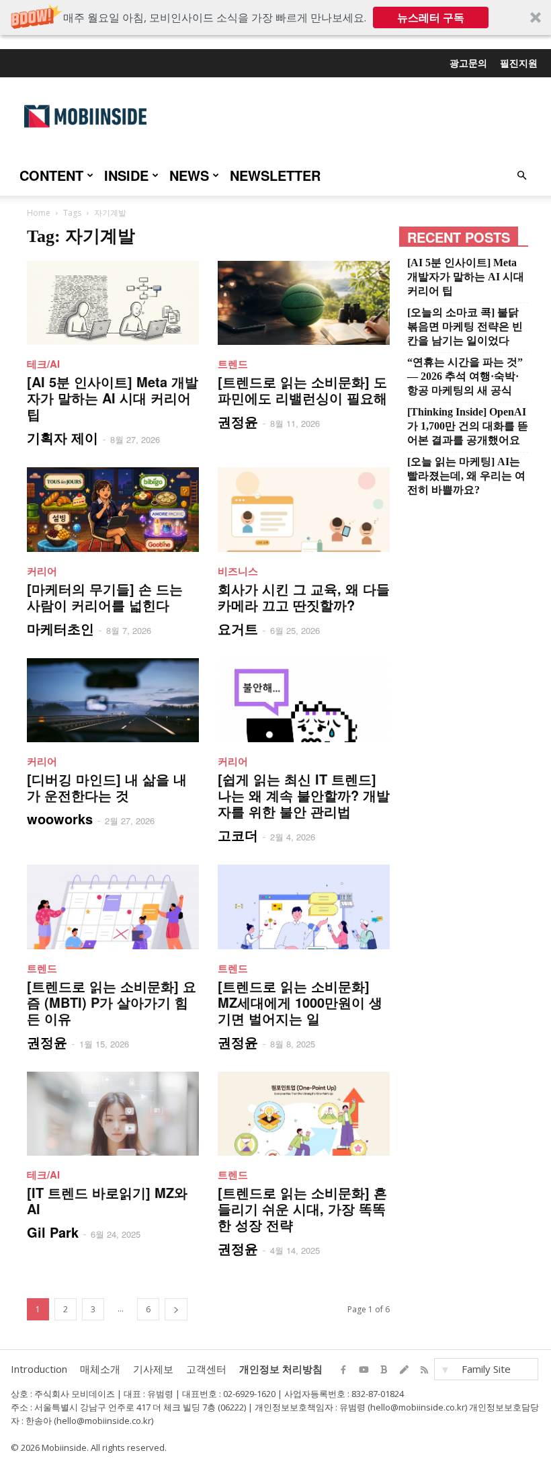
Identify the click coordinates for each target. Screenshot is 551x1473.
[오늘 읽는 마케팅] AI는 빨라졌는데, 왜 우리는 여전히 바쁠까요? (466, 475)
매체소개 (100, 1369)
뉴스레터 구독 (430, 17)
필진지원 (519, 62)
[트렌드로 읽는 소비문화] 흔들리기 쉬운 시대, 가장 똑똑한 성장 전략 (302, 1208)
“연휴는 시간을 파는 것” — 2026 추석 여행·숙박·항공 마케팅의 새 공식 (465, 376)
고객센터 (206, 1369)
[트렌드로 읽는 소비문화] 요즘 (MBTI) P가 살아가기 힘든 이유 (111, 1002)
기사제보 (153, 1369)
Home (38, 212)
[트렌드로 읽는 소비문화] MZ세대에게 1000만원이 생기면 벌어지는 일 (300, 1002)
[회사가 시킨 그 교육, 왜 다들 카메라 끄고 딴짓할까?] (304, 509)
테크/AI (43, 363)
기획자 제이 (62, 437)
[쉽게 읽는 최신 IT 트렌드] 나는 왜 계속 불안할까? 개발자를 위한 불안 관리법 (304, 795)
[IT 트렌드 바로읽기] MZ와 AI (107, 1200)
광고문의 (468, 62)
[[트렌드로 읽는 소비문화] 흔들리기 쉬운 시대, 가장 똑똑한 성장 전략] (304, 1114)
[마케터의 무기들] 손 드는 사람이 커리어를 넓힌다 (105, 596)
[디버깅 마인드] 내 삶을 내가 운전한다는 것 (107, 787)
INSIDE (126, 175)
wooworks (60, 818)
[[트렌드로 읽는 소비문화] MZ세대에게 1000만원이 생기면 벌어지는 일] (304, 907)
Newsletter (275, 175)
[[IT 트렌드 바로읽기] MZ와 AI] (113, 1114)
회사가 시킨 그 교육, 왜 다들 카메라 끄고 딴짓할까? (304, 596)
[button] (275, 17)
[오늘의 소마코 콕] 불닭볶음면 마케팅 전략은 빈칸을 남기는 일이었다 (465, 326)
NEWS (189, 175)
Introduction (39, 1369)
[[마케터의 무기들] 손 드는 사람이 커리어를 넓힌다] (113, 509)
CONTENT (51, 175)
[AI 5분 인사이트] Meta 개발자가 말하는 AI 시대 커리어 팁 (112, 398)
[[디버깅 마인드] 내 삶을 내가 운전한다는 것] (113, 700)
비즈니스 (238, 570)
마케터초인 (60, 628)
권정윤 (238, 421)
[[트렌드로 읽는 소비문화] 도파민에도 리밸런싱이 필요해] (304, 303)
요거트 (238, 628)
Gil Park (53, 1232)
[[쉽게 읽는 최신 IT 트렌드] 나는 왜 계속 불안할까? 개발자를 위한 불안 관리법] (304, 700)
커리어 (42, 570)
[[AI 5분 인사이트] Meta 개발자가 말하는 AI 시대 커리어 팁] (113, 303)
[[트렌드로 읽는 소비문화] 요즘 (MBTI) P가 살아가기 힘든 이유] (113, 907)
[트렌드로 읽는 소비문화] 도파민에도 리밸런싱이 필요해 (302, 389)
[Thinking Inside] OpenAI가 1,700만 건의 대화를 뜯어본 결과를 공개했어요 (467, 426)
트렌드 (233, 363)
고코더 (238, 834)
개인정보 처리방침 (281, 1369)
